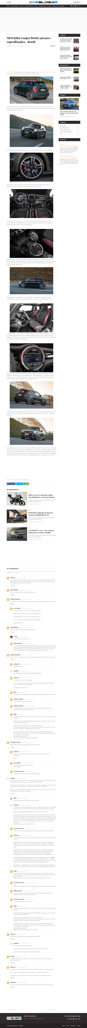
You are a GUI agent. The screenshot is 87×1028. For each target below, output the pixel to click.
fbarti (15, 692)
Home (8, 6)
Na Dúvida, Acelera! (15, 742)
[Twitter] (53, 46)
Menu (9, 2)
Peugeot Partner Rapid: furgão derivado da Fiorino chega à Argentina (66, 57)
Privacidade (72, 1025)
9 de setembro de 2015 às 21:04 (21, 577)
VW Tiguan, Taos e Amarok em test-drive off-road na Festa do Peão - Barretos (66, 40)
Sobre (67, 1025)
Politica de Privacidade (58, 6)
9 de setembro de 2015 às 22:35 (26, 742)
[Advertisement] (43, 19)
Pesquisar (76, 2)
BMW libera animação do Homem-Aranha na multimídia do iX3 (41, 514)
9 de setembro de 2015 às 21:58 (24, 677)
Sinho (15, 714)
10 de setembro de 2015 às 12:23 (29, 771)
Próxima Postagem (51, 1009)
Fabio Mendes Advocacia (65, 155)
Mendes (12, 956)
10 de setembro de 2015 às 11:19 (22, 798)
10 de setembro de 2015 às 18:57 (23, 871)
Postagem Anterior (11, 1009)
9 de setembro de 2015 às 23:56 (29, 699)
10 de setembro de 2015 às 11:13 (21, 778)
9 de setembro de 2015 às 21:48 (24, 671)
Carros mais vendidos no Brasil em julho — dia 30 (65, 77)
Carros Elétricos (29, 6)
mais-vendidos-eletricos (69, 129)
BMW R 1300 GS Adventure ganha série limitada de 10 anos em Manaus (41, 496)
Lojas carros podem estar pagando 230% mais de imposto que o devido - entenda (69, 157)
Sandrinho (13, 982)
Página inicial (10, 34)
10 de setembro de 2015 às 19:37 (21, 982)
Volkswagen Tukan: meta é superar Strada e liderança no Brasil (66, 70)
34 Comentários (25, 46)
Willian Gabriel (18, 891)
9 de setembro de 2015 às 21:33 (26, 599)
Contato (49, 6)
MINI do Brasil (11, 72)
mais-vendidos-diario (69, 127)
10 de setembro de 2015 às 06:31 (29, 706)
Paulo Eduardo (14, 590)
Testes (36, 6)
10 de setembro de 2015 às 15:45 (21, 967)
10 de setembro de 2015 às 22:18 (29, 882)
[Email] (55, 46)
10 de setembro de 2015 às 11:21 (21, 934)
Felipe (15, 871)
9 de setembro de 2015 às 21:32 (24, 590)
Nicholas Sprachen (15, 599)
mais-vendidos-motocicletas (69, 131)
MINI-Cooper (17, 479)
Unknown (12, 577)
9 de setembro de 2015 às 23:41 (23, 636)
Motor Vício (62, 144)
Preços (21, 6)
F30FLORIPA (17, 608)
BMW (14, 34)
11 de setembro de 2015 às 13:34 (29, 899)
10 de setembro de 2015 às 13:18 (24, 835)
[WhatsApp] (25, 484)
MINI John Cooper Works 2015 (48, 72)
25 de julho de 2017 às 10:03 (22, 714)
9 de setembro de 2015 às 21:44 (26, 664)
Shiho (15, 798)
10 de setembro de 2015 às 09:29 (27, 608)
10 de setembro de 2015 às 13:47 (20, 956)
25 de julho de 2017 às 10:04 (22, 906)
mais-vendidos (69, 125)
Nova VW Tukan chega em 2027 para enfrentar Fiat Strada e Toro (68, 146)
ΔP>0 (69, 133)
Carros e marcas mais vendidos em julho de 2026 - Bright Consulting (66, 87)
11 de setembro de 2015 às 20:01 (27, 643)
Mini (12, 479)
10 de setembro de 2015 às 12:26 (29, 828)
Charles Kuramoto (18, 699)
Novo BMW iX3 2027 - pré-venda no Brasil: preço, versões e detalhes (41, 531)
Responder (12, 585)
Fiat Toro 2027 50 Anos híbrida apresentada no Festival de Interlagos (65, 48)
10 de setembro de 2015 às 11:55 (24, 805)
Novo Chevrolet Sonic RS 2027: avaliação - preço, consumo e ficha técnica (69, 113)
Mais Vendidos (14, 6)
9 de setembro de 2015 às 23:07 (24, 751)
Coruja (15, 636)
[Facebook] (51, 46)
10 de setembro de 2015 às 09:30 (27, 763)
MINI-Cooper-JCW (24, 479)
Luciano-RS (17, 664)
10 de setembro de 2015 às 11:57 (24, 943)
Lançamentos (42, 6)
